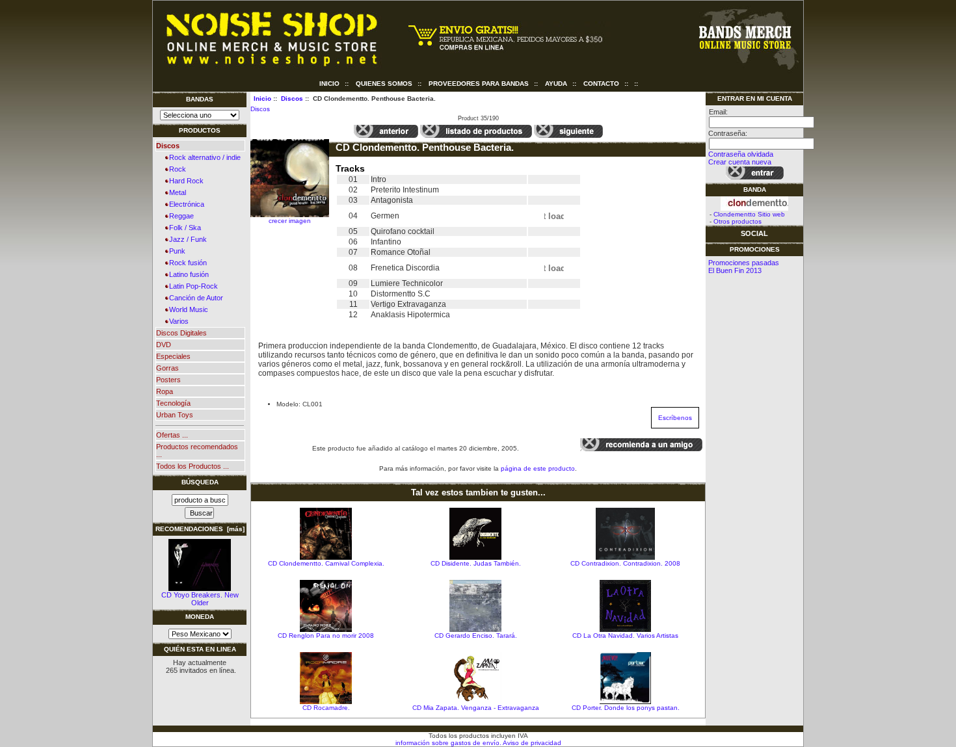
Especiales (173, 356)
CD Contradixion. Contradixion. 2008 (625, 563)
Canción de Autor (194, 298)
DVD (163, 344)
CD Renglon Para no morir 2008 (326, 635)
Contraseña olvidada (740, 154)
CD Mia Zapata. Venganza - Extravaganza (475, 707)
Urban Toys (174, 415)
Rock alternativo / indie (203, 157)
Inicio (329, 83)
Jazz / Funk (186, 239)
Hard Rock (184, 181)
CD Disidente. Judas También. (476, 563)
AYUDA (556, 83)
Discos (292, 98)
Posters (168, 380)
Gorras (167, 368)
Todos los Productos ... (192, 466)
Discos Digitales (181, 333)
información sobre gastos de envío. (448, 742)
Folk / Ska (183, 227)
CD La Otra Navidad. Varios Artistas (625, 635)
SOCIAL (754, 233)
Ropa (164, 391)
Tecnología (173, 403)
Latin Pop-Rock (191, 286)
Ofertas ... (172, 435)
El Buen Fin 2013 (735, 270)
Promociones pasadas (743, 263)
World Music (186, 309)
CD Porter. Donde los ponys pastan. (626, 707)
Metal (175, 192)
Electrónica (184, 204)
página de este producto (538, 468)
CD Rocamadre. (326, 707)
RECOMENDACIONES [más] (200, 528)
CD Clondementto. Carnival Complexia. (326, 563)
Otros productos (737, 221)
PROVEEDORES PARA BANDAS (479, 83)
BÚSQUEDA (200, 482)
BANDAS (199, 99)
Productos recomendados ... (197, 450)
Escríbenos (675, 417)
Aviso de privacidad (531, 742)
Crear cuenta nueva (739, 162)
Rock (175, 169)
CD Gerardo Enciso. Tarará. (475, 635)
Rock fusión (186, 263)
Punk (175, 251)
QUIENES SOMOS (384, 83)
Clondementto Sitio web (749, 214)
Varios (177, 321)
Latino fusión (187, 274)
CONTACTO (601, 83)
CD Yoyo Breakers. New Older (200, 599)
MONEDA (199, 616)
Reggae (179, 216)
